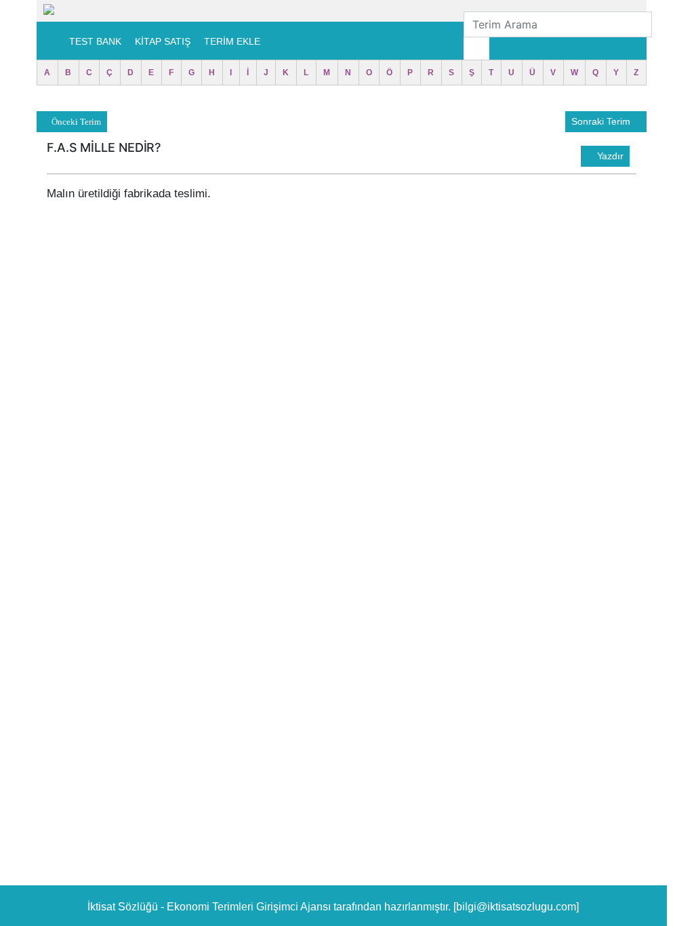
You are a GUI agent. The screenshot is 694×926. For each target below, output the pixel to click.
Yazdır (609, 155)
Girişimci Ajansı (294, 906)
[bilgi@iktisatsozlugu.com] (516, 906)
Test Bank (95, 41)
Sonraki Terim (602, 121)
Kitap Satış (162, 41)
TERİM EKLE (232, 41)
